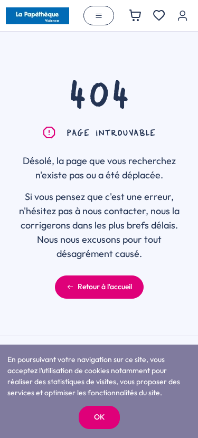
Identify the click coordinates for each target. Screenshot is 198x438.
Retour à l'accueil (105, 286)
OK (99, 417)
